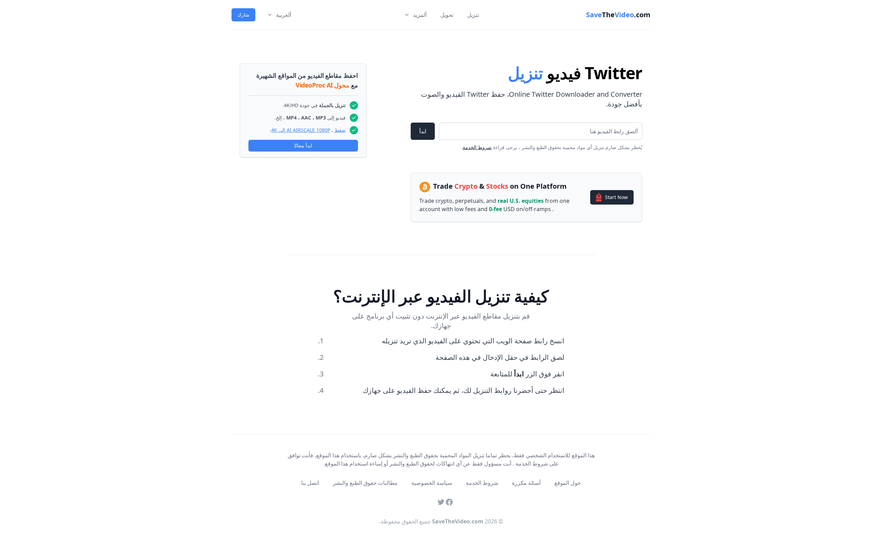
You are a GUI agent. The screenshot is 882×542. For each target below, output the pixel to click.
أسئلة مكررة (526, 483)
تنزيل (473, 15)
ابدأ (422, 131)
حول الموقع (567, 483)
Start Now (616, 197)
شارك (243, 14)
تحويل (446, 15)
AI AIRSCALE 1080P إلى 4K (300, 130)
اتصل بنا (310, 483)
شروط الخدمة (477, 147)
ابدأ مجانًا (303, 145)
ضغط (340, 130)
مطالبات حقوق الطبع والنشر (365, 483)
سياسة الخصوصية (431, 483)
